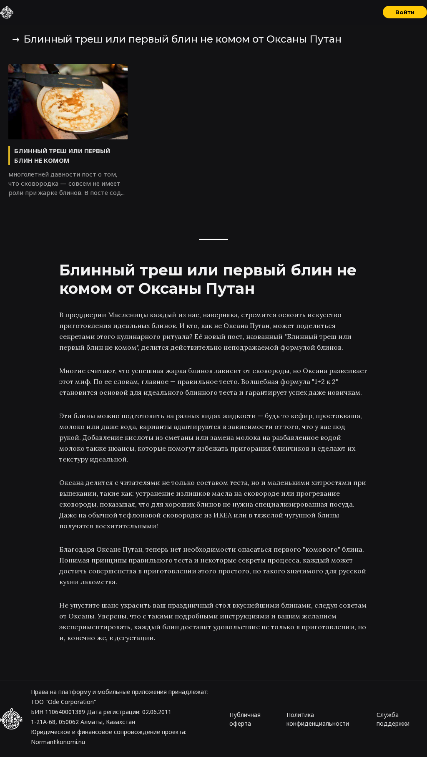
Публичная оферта (245, 719)
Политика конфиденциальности (317, 719)
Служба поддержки (393, 719)
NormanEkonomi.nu (58, 742)
